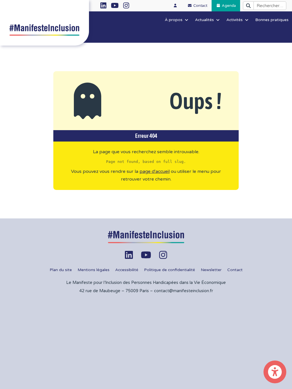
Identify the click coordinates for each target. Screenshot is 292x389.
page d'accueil (154, 171)
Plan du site (61, 270)
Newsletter (211, 270)
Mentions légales (94, 270)
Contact (235, 270)
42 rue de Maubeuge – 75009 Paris (114, 290)
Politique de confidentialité (169, 270)
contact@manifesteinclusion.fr (183, 290)
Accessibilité (126, 270)
